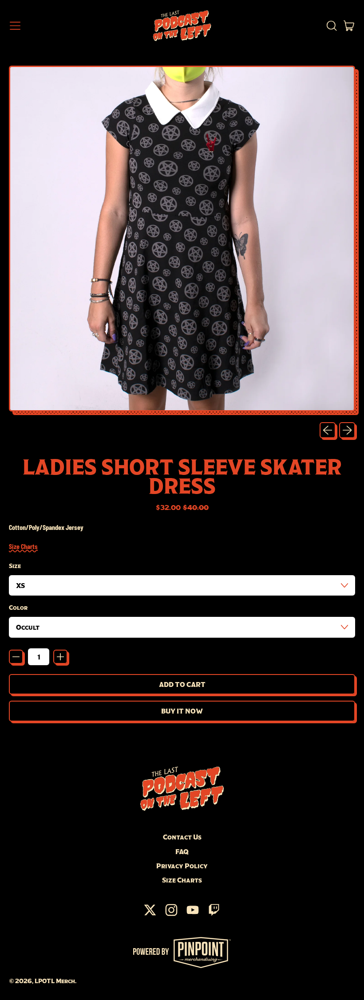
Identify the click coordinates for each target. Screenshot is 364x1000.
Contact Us (182, 836)
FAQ (182, 851)
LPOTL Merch (55, 981)
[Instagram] (171, 914)
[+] (60, 657)
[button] (331, 26)
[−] (16, 657)
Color (18, 607)
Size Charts (23, 546)
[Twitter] (150, 914)
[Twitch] (214, 914)
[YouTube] (193, 914)
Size (15, 566)
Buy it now (182, 710)
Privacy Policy (182, 865)
